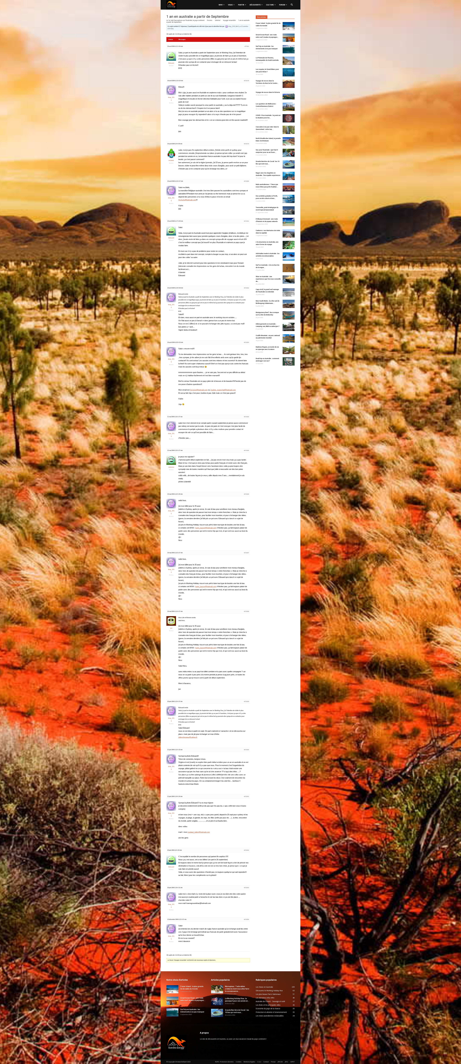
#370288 (246, 611)
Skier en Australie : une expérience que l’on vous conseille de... (268, 279)
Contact (266, 1062)
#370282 (246, 288)
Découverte (255, 5)
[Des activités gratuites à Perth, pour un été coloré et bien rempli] (289, 199)
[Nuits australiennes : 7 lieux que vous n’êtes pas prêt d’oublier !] (289, 187)
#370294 (246, 919)
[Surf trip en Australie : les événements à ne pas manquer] (289, 49)
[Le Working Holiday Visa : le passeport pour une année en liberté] (217, 1001)
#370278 (246, 80)
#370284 (246, 416)
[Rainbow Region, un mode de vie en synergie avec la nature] (289, 350)
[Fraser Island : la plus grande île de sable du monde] (289, 26)
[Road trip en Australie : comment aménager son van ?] (289, 361)
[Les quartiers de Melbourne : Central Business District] (289, 107)
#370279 (246, 143)
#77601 (247, 46)
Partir (241, 5)
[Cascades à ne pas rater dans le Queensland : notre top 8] (289, 130)
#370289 (246, 701)
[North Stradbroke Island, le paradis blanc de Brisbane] (289, 141)
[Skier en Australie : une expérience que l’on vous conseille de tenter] (289, 279)
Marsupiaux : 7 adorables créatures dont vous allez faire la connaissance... (237, 988)
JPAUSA (280, 1062)
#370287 (246, 552)
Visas (230, 5)
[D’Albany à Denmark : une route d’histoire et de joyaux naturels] (289, 222)
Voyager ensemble (229, 20)
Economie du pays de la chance (268, 1008)
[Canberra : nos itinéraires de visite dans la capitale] (289, 233)
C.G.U (259, 1062)
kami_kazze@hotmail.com (205, 528)
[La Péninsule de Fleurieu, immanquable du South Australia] (289, 61)
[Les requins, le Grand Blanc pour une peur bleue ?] (289, 72)
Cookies (238, 1062)
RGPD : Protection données (224, 1062)
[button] (292, 5)
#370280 (246, 181)
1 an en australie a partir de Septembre (197, 16)
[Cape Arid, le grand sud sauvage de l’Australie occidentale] (289, 292)
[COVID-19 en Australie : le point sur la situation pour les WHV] (289, 118)
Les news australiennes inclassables (270, 1016)
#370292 (246, 850)
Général (217, 20)
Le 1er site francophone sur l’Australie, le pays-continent (185, 20)
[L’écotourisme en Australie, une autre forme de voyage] (289, 245)
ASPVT (292, 1062)
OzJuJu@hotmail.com (187, 200)
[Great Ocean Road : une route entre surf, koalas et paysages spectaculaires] (289, 38)
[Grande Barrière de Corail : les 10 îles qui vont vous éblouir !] (289, 164)
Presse (273, 1062)
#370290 (246, 749)
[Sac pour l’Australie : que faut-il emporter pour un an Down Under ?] (289, 153)
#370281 (246, 221)
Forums (209, 20)
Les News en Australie (264, 987)
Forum (282, 5)
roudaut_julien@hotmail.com (199, 832)
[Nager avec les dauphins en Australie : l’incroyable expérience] (289, 176)
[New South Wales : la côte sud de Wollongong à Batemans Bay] (289, 304)
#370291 (246, 796)
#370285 (246, 450)
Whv (221, 5)
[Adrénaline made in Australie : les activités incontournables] (289, 256)
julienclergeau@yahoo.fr (187, 737)
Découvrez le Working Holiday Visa (269, 990)
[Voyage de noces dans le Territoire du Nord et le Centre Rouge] (289, 84)
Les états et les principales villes (268, 1005)
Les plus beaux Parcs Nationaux (268, 994)
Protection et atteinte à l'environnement (271, 1012)
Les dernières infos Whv (265, 998)
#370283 (246, 342)
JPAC (286, 1062)
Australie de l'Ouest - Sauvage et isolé (270, 1001)
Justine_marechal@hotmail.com (223, 390)
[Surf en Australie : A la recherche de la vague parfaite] (289, 268)
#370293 (246, 887)
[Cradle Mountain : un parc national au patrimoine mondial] (289, 338)
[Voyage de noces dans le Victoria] (289, 95)
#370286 (246, 494)
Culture (270, 5)
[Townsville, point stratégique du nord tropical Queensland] (289, 210)
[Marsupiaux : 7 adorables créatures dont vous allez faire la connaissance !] (217, 989)
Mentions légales (249, 1062)
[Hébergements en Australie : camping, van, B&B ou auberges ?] (289, 327)
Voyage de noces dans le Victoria (268, 92)
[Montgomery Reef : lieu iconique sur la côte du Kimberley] (289, 315)
